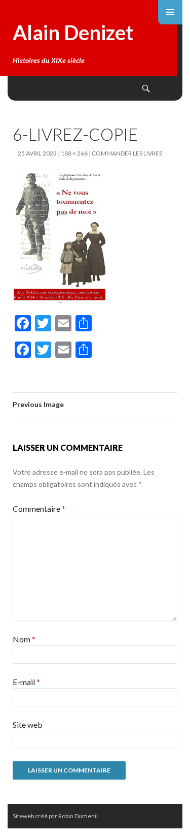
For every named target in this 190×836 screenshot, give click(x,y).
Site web (28, 724)
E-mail (26, 682)
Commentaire (39, 508)
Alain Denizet (73, 32)
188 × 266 (74, 153)
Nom (24, 639)
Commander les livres (127, 153)
